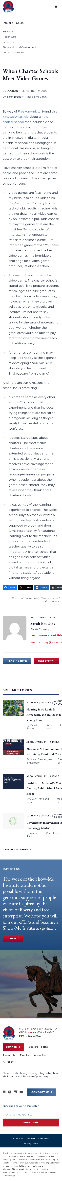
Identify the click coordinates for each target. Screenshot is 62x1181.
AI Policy (8, 1061)
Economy (8, 42)
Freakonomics (28, 111)
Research (9, 1055)
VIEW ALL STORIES (15, 849)
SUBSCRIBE (31, 1122)
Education (8, 31)
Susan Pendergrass (41, 759)
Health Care (9, 36)
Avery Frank (37, 798)
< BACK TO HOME (17, 661)
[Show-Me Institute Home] (8, 6)
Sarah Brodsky (15, 96)
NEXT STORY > (46, 661)
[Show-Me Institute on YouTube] (21, 1092)
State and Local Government (19, 47)
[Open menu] (56, 6)
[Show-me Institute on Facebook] (4, 1092)
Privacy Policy (31, 1143)
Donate (12, 938)
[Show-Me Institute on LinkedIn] (15, 1092)
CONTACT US (40, 1092)
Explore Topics (38, 1046)
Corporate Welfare (13, 52)
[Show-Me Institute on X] (9, 1092)
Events (24, 1055)
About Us (39, 1055)
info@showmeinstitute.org (30, 1166)
